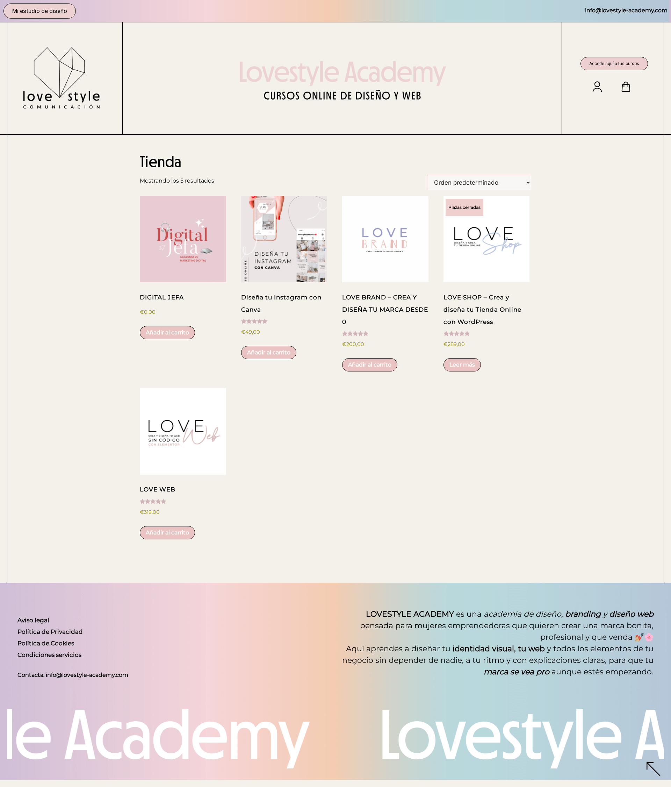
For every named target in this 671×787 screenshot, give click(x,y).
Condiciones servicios (49, 654)
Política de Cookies (45, 643)
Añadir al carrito (167, 332)
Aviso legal (33, 620)
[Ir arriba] (654, 771)
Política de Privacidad (50, 631)
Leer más (462, 364)
